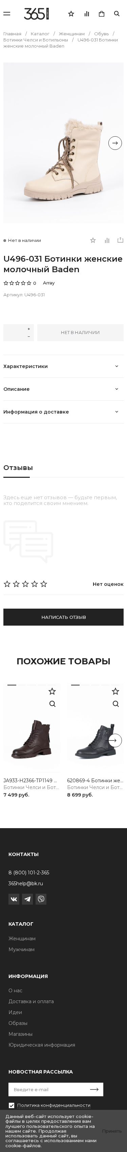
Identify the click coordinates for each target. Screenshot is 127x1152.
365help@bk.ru (25, 883)
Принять (112, 1131)
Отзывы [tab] (18, 467)
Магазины (20, 1034)
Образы (17, 1023)
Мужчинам (21, 949)
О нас (15, 991)
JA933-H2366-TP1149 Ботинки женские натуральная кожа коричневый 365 (31, 780)
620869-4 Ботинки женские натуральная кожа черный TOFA (95, 780)
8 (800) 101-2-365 (28, 873)
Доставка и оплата (31, 1001)
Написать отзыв (63, 617)
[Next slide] (115, 143)
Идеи (15, 1012)
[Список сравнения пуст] (86, 13)
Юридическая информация (41, 1045)
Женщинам (22, 939)
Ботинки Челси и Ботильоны (31, 787)
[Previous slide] (12, 143)
